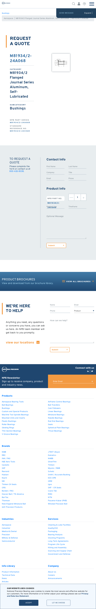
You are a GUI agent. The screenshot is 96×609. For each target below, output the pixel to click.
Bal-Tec (5, 497)
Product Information (10, 572)
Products (7, 395)
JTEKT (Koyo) (54, 452)
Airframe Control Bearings (59, 402)
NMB (4, 452)
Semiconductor (8, 541)
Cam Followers (54, 408)
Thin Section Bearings (11, 431)
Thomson (6, 500)
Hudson (5, 474)
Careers (51, 575)
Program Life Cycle (56, 544)
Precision (6, 534)
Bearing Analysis (55, 534)
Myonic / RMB (54, 468)
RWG (50, 494)
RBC (4, 455)
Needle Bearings (55, 418)
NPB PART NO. (55, 199)
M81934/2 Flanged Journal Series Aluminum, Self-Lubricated (42, 18)
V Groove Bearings (10, 434)
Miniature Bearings (56, 415)
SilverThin (52, 462)
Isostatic (5, 465)
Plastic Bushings (9, 421)
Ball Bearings (7, 405)
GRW (50, 481)
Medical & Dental (9, 531)
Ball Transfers (54, 405)
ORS (4, 487)
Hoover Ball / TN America (13, 494)
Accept (29, 603)
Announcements (55, 578)
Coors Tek (52, 491)
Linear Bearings (55, 411)
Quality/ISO (53, 528)
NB (3, 481)
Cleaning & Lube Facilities (59, 525)
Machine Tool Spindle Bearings (15, 415)
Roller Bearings (8, 424)
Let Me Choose (58, 603)
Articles (5, 581)
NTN (50, 497)
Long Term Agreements (58, 541)
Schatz (51, 471)
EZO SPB (52, 478)
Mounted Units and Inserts (13, 418)
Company (53, 566)
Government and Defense (59, 554)
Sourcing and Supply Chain (60, 551)
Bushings (5, 13)
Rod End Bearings (56, 421)
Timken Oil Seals (9, 484)
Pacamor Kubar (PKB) (57, 500)
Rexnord (5, 471)
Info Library (8, 566)
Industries (8, 519)
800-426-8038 (17, 171)
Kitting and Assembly (57, 547)
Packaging (52, 531)
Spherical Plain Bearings (58, 427)
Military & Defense (10, 538)
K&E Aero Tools (8, 462)
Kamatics (52, 455)
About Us (52, 572)
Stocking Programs (56, 538)
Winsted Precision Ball (57, 504)
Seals (50, 424)
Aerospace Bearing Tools (13, 402)
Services (53, 519)
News (4, 578)
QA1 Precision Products (12, 507)
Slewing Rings (8, 427)
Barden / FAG (7, 491)
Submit (51, 245)
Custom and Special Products (15, 411)
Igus (50, 484)
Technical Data (8, 575)
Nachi (4, 478)
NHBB (50, 458)
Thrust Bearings (55, 431)
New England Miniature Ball (14, 504)
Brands (6, 446)
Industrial (6, 528)
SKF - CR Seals (54, 487)
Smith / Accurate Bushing (59, 474)
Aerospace (8, 18)
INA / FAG (6, 458)
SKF (3, 468)
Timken (51, 465)
